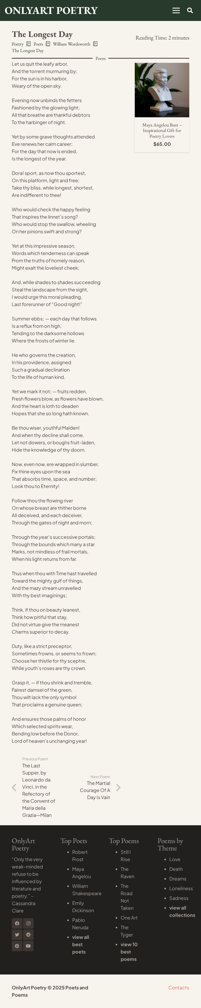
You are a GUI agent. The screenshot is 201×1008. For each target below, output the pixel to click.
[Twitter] (17, 934)
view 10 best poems (129, 951)
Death (176, 869)
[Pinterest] (17, 946)
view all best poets (80, 944)
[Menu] (176, 10)
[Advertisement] (100, 60)
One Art (129, 918)
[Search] (190, 10)
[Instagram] (28, 923)
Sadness (178, 898)
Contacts (178, 987)
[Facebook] (17, 923)
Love (174, 859)
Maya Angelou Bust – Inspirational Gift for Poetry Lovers (162, 130)
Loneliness (181, 888)
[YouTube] (28, 946)
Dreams (177, 879)
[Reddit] (28, 934)
